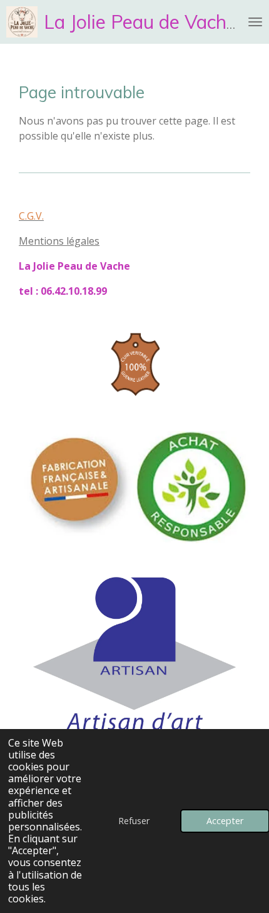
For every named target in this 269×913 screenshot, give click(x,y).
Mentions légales (59, 241)
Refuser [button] (134, 821)
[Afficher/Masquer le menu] (255, 22)
